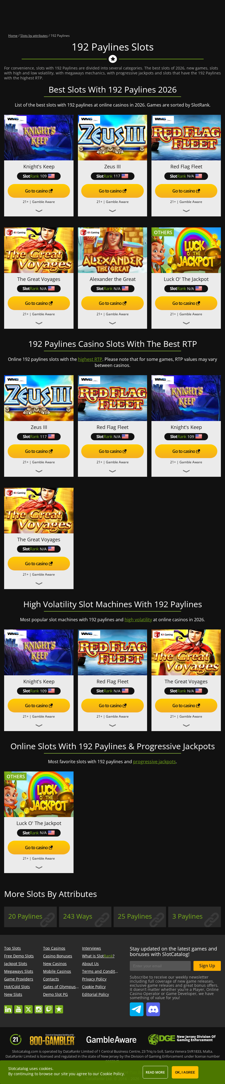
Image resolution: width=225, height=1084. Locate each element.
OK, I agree (185, 1072)
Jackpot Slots (15, 963)
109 (43, 176)
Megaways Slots (18, 971)
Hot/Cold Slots (17, 986)
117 (117, 176)
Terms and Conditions (102, 971)
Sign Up (207, 966)
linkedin (8, 1006)
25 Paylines (135, 916)
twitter (28, 1006)
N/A (190, 176)
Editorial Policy (95, 994)
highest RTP (90, 359)
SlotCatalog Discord (153, 1007)
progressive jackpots (154, 762)
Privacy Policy (94, 979)
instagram (39, 1006)
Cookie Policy (94, 986)
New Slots (13, 994)
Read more (155, 1072)
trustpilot (59, 1006)
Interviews (91, 948)
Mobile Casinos (57, 971)
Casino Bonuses (57, 955)
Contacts (51, 979)
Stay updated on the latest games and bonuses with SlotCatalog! (173, 951)
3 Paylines (187, 916)
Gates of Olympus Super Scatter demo (78, 986)
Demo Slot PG (55, 994)
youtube (18, 1006)
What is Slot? (98, 955)
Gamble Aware (43, 201)
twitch (49, 1006)
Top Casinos (54, 948)
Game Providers (18, 979)
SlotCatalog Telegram (137, 1007)
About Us (90, 963)
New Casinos (55, 963)
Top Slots (12, 948)
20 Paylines (25, 916)
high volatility (138, 620)
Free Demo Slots (19, 955)
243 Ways (77, 916)
